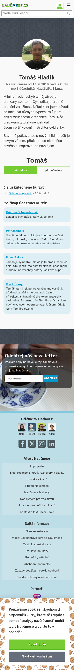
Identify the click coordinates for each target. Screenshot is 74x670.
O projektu (37, 466)
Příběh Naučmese (37, 485)
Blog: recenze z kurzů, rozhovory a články (37, 472)
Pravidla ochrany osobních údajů (37, 577)
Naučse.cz (14, 5)
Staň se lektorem (37, 531)
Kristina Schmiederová (22, 212)
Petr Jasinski (15, 230)
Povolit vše (37, 644)
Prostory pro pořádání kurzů (37, 505)
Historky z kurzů (37, 479)
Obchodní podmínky (37, 564)
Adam (52, 434)
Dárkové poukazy (37, 550)
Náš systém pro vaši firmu (37, 498)
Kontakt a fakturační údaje (37, 512)
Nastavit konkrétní (37, 656)
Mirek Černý (14, 284)
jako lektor (20, 170)
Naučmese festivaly (37, 492)
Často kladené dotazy (37, 544)
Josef (32, 434)
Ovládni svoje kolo (20, 193)
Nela (21, 434)
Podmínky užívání (37, 557)
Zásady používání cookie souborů (37, 570)
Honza (42, 434)
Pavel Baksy (14, 257)
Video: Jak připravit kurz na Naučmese (37, 537)
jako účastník (53, 170)
